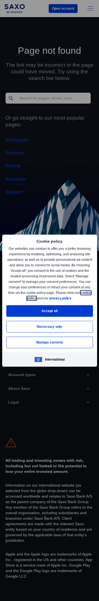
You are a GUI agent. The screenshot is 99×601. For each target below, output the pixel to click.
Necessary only (49, 326)
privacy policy (73, 298)
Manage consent (49, 342)
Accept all (49, 311)
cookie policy (38, 298)
